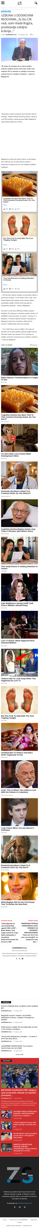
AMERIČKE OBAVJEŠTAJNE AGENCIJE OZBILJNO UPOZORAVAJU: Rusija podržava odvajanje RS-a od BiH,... (25, 1147)
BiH (16, 7)
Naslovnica (4, 7)
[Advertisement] (19, 95)
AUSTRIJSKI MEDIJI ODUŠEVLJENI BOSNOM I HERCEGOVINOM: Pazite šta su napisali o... (25, 1113)
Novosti (11, 7)
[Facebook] (16, 959)
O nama (4, 1219)
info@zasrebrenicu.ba (25, 1203)
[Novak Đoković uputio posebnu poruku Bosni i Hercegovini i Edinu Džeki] (6, 1136)
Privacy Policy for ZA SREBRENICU (18, 1219)
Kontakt (19, 1222)
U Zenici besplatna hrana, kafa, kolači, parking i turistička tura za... (24, 1124)
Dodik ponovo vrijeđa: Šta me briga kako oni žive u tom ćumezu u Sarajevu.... (19, 1028)
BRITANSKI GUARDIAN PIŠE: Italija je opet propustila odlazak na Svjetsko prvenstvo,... (19, 1093)
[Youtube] (22, 959)
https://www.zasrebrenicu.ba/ (19, 950)
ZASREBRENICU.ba (11, 34)
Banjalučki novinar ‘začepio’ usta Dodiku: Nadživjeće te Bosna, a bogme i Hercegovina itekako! (17, 1017)
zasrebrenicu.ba (27, 1225)
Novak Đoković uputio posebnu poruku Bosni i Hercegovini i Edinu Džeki (25, 1135)
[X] (19, 959)
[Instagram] (19, 1207)
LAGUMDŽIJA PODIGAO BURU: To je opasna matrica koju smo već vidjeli (16, 1047)
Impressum (34, 1219)
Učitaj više (19, 1054)
